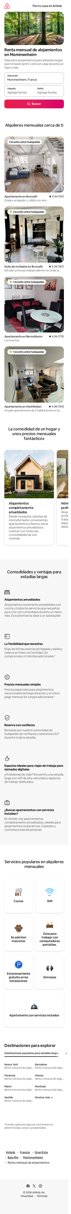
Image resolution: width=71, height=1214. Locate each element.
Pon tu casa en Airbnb (47, 6)
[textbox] (19, 92)
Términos (42, 1196)
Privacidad (27, 1196)
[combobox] (34, 80)
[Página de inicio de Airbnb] (7, 6)
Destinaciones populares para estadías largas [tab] (31, 1053)
